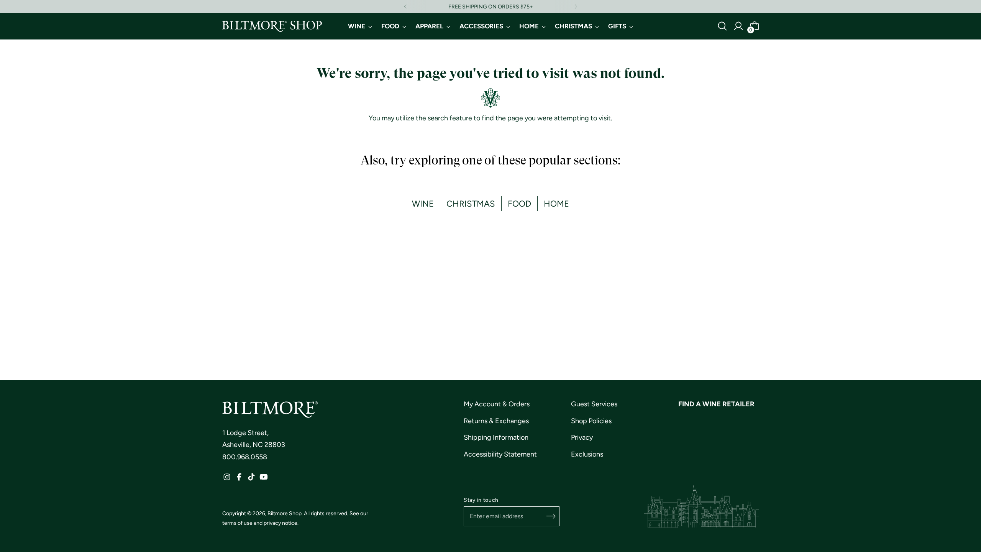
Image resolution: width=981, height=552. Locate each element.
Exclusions (587, 454)
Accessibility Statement (500, 454)
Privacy (582, 437)
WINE (423, 204)
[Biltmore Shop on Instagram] (226, 479)
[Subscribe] (551, 516)
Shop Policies (591, 421)
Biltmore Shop (284, 513)
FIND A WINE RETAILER (716, 404)
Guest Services (594, 404)
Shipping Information (496, 437)
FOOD (519, 204)
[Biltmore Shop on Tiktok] (251, 479)
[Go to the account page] (738, 26)
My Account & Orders (497, 404)
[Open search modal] (722, 26)
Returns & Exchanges (496, 421)
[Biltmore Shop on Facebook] (239, 479)
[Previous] (405, 6)
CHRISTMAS (470, 204)
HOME (556, 204)
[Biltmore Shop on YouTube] (263, 479)
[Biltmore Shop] (272, 26)
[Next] (576, 6)
